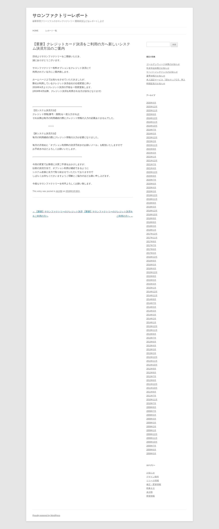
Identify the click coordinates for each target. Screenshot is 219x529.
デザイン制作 (152, 477)
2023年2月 (151, 141)
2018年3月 (151, 226)
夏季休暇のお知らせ (155, 76)
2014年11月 (151, 295)
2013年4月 (151, 345)
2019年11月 (151, 199)
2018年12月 (151, 211)
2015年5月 (151, 280)
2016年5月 (151, 265)
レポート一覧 (51, 31)
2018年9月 (151, 218)
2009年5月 (151, 415)
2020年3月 (151, 191)
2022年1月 (151, 157)
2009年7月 (151, 411)
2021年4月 (151, 168)
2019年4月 (151, 207)
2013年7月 (151, 338)
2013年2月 (151, 353)
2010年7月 (151, 403)
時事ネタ (150, 488)
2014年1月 (151, 322)
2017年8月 (151, 241)
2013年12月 (151, 326)
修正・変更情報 (153, 484)
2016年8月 (151, 261)
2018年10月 (151, 214)
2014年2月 (151, 318)
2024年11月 (151, 122)
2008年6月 (151, 450)
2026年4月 (151, 103)
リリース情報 (152, 480)
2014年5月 (151, 307)
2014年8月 (151, 299)
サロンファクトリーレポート (60, 15)
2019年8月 (151, 203)
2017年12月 (151, 234)
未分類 (59, 191)
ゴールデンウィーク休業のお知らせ (163, 64)
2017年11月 (151, 238)
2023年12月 (151, 137)
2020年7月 (151, 180)
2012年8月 (151, 372)
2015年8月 (151, 276)
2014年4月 (151, 311)
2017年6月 (151, 249)
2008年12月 (151, 434)
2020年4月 (151, 187)
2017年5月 (151, 253)
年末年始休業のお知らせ (157, 68)
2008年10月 (151, 442)
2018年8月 (151, 222)
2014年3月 (151, 315)
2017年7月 (151, 245)
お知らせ (150, 473)
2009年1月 (151, 430)
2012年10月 (151, 365)
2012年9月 (151, 369)
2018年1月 (151, 230)
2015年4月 (151, 284)
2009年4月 (151, 419)
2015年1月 (151, 288)
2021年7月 (151, 164)
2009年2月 (151, 426)
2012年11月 (151, 361)
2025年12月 (151, 107)
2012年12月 (151, 357)
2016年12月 (151, 257)
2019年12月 (151, 195)
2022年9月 (151, 149)
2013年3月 (151, 349)
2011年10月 (151, 388)
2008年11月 (151, 438)
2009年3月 (151, 423)
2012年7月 (151, 376)
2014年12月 (151, 292)
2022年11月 (151, 145)
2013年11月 (151, 330)
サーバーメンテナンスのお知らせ (162, 72)
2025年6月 (151, 114)
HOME (35, 31)
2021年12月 (151, 160)
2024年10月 (151, 126)
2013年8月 (151, 334)
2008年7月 (151, 446)
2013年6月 (151, 342)
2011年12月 (151, 384)
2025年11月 (151, 110)
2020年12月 (151, 172)
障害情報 (150, 496)
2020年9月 (151, 176)
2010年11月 (151, 399)
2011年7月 (151, 396)
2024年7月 (151, 130)
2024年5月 (151, 133)
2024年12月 (151, 118)
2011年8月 (151, 392)
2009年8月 (151, 407)
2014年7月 (151, 303)
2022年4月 (151, 153)
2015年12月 (151, 272)
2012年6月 (151, 380)
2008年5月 (151, 453)
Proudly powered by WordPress (46, 515)
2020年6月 (151, 184)
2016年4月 (151, 268)
